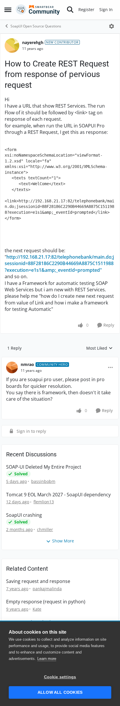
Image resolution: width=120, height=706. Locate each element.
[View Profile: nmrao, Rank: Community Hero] (12, 367)
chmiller (45, 529)
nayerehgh (32, 42)
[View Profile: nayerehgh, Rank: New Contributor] (12, 45)
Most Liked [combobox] (99, 348)
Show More (63, 541)
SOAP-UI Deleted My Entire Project (43, 467)
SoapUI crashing (24, 515)
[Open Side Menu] (7, 9)
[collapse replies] (60, 360)
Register (86, 9)
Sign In (106, 9)
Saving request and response (38, 581)
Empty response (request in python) (45, 602)
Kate (37, 609)
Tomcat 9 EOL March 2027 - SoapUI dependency (58, 495)
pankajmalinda (47, 588)
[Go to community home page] (38, 9)
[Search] (70, 9)
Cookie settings (60, 677)
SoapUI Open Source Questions (35, 26)
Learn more (46, 658)
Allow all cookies (60, 692)
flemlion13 (43, 501)
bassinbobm (43, 481)
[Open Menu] (111, 26)
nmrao (27, 364)
